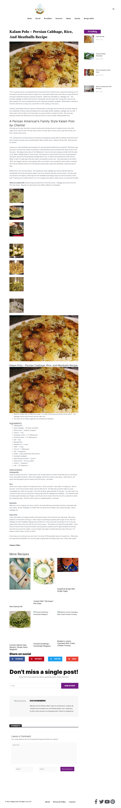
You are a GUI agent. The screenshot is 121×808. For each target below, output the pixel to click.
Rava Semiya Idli (15, 606)
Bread (38, 19)
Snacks (77, 19)
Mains (68, 19)
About (29, 19)
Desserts (59, 19)
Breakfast (48, 19)
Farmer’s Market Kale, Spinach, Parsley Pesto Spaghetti (18, 647)
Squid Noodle (100, 36)
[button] (113, 9)
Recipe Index (89, 19)
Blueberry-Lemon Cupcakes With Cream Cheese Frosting (66, 643)
